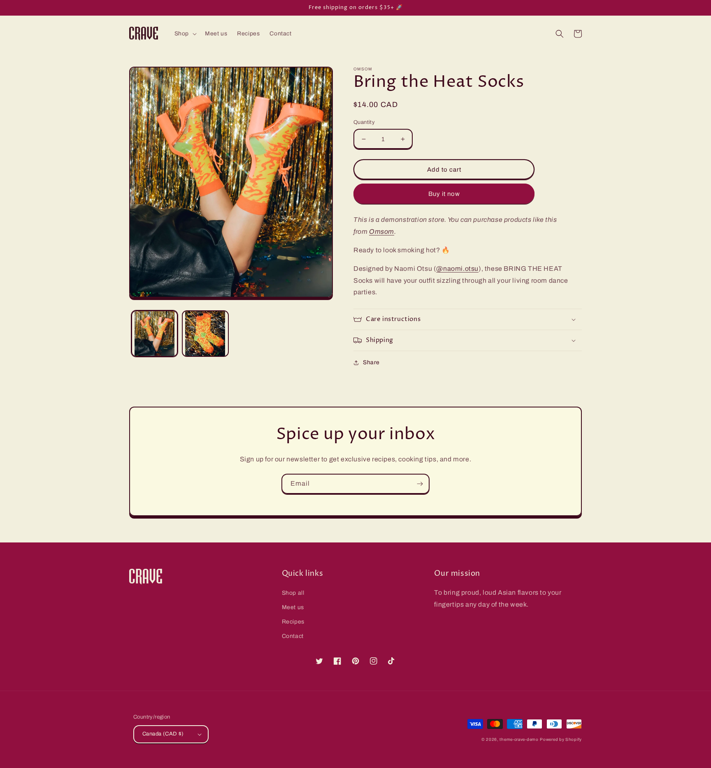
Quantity (364, 122)
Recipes (293, 622)
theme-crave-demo (519, 739)
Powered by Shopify (561, 739)
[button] (185, 33)
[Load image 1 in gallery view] (154, 333)
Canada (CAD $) (163, 734)
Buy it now (444, 194)
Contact (293, 636)
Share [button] (371, 362)
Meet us (293, 607)
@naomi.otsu (457, 268)
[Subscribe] (420, 484)
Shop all (293, 593)
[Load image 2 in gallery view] (205, 333)
